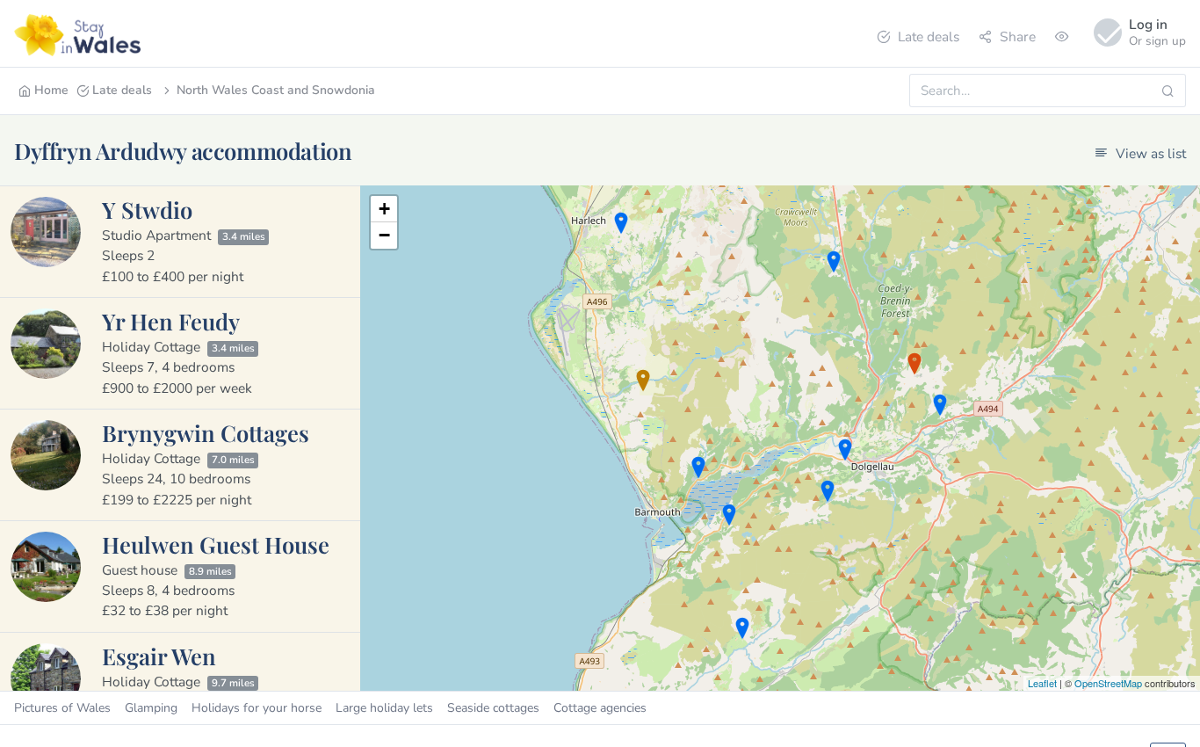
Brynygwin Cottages (205, 432)
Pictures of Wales (62, 708)
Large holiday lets (384, 708)
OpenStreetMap (1108, 683)
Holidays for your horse (257, 708)
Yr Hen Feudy (171, 321)
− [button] (384, 235)
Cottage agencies (600, 708)
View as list (1149, 153)
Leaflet (1042, 683)
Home (51, 90)
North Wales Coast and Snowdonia (276, 90)
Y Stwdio (147, 209)
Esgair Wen (159, 656)
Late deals (928, 36)
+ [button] (384, 209)
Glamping (151, 708)
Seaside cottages (493, 708)
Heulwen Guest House (215, 544)
